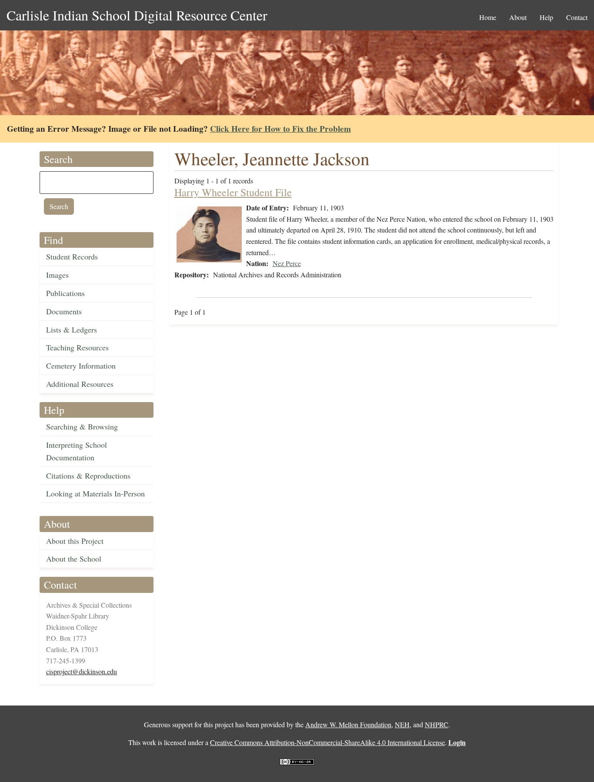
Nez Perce (287, 263)
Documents (64, 311)
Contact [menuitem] (576, 17)
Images (57, 275)
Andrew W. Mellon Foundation (348, 724)
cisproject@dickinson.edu (81, 671)
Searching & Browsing (82, 426)
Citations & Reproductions (88, 475)
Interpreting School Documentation (76, 451)
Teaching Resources (77, 347)
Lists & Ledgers (71, 329)
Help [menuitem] (546, 17)
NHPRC (436, 724)
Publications (65, 293)
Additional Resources (79, 384)
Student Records (72, 256)
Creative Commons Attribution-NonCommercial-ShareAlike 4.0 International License (327, 742)
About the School (73, 558)
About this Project (74, 541)
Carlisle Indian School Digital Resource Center (137, 15)
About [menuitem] (518, 17)
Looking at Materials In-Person (95, 493)
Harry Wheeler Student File (233, 192)
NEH (402, 724)
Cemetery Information (81, 365)
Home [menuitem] (487, 17)
